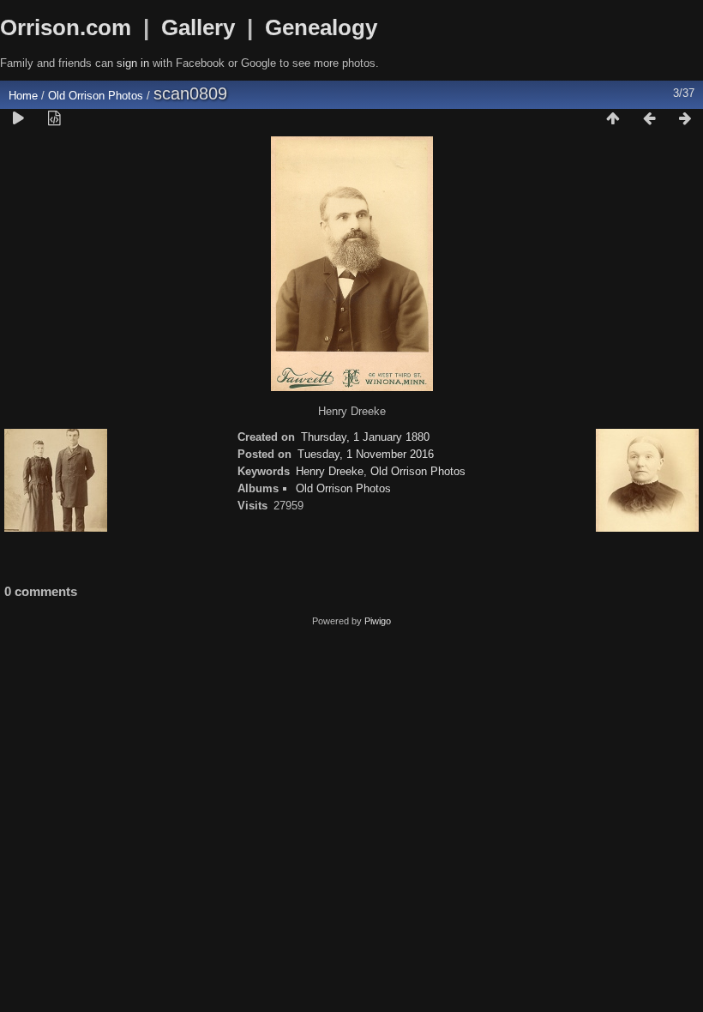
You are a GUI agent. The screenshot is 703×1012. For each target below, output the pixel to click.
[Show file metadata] (54, 119)
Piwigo (377, 621)
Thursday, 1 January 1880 (365, 437)
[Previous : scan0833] (649, 119)
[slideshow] (18, 119)
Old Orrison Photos (95, 95)
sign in (133, 63)
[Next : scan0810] (685, 119)
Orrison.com (65, 27)
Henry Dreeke (330, 471)
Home (23, 95)
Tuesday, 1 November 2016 (365, 454)
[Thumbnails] (613, 119)
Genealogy (321, 27)
